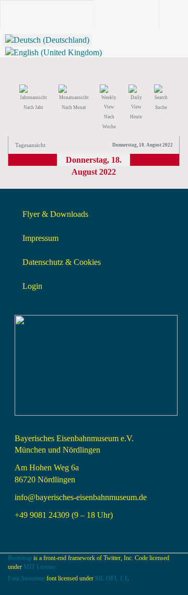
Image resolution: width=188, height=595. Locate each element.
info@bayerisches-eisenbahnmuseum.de (81, 497)
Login (32, 286)
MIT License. (40, 566)
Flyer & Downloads (55, 214)
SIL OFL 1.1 (111, 578)
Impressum (40, 238)
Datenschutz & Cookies (61, 262)
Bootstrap (20, 558)
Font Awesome (26, 578)
